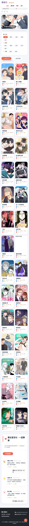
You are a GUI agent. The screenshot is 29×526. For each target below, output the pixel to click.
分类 (17, 6)
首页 (7, 6)
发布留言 (8, 453)
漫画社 (7, 2)
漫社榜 (12, 6)
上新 (21, 6)
